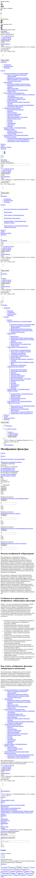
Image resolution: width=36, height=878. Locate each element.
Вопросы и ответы (6, 147)
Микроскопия (8, 82)
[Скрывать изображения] (1, 22)
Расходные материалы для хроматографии (16, 73)
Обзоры (3, 828)
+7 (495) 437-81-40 (8, 36)
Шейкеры (10, 126)
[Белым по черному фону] (1, 12)
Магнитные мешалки (13, 115)
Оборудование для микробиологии (14, 93)
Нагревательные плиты (14, 118)
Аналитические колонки (14, 81)
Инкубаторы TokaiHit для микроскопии (18, 84)
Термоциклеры (11, 123)
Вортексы (10, 111)
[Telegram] (4, 151)
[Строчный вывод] (2, 478)
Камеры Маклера (12, 100)
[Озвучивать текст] (2, 26)
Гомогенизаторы (12, 112)
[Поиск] (2, 156)
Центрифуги (11, 124)
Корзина (3, 850)
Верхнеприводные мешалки (15, 109)
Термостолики (11, 91)
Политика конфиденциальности (10, 831)
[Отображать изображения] (2, 20)
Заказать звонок (5, 40)
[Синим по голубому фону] (1, 14)
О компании (7, 64)
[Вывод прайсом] (3, 478)
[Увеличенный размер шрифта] (2, 7)
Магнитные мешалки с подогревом (17, 117)
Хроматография (11, 133)
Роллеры (9, 120)
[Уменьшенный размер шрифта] (1, 3)
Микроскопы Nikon (13, 88)
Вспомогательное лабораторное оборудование (20, 138)
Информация (4, 823)
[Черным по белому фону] (1, 10)
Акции (3, 145)
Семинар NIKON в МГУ (8, 800)
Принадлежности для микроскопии (17, 90)
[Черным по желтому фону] (1, 15)
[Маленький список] (1, 477)
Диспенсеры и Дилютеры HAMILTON (18, 139)
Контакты (3, 148)
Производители (8, 66)
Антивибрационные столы (15, 97)
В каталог (3, 864)
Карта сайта (4, 834)
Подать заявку (5, 60)
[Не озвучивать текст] (1, 28)
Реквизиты (7, 67)
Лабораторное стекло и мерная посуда (18, 141)
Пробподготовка (12, 130)
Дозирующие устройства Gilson (16, 99)
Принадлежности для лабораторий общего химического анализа (16, 136)
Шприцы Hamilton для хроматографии (18, 79)
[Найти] (2, 166)
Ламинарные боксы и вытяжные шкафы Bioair (20, 105)
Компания (3, 62)
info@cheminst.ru (5, 44)
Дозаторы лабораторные (14, 114)
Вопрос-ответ (4, 826)
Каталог (3, 70)
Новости (3, 144)
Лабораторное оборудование (12, 108)
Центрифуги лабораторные (15, 106)
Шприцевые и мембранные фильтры (17, 78)
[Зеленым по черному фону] (1, 17)
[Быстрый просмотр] (2, 492)
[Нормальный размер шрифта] (2, 4)
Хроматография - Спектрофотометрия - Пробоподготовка (17, 811)
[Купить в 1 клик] (2, 494)
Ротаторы (10, 121)
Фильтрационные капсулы (15, 132)
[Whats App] (4, 153)
